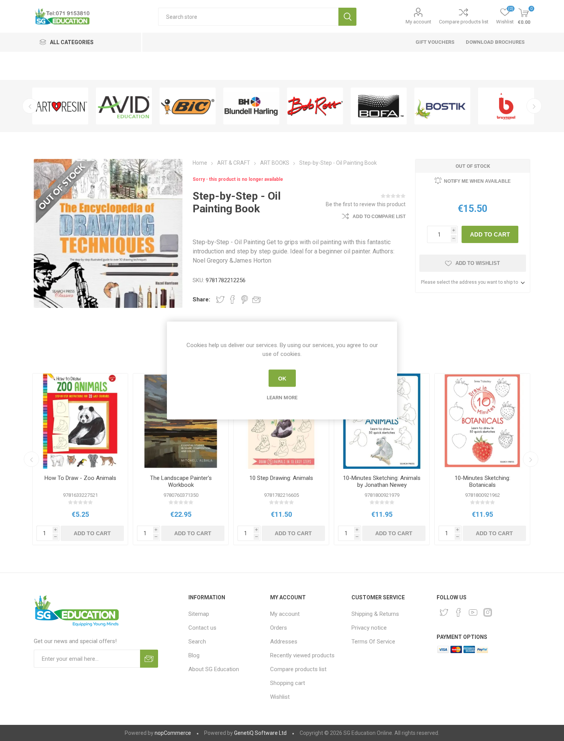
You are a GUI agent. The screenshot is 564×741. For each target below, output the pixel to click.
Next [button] (534, 106)
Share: (201, 299)
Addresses (283, 641)
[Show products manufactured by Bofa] (379, 106)
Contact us (202, 627)
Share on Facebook (232, 299)
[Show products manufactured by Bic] (188, 106)
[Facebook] (458, 612)
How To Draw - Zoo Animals (80, 478)
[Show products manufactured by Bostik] (442, 106)
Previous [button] (30, 106)
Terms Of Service (373, 641)
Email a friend (256, 299)
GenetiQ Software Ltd (260, 733)
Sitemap (198, 613)
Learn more (282, 397)
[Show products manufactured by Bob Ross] (315, 106)
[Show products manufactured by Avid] (124, 106)
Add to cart (490, 234)
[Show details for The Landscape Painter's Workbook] (180, 421)
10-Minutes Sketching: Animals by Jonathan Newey (382, 481)
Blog (194, 655)
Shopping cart (287, 683)
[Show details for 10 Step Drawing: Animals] (281, 421)
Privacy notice (369, 627)
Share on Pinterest (245, 299)
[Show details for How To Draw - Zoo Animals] (80, 421)
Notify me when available (477, 181)
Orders (278, 627)
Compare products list (463, 22)
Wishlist (280, 696)
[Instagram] (488, 612)
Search (347, 17)
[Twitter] (444, 612)
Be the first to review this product (366, 204)
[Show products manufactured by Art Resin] (60, 106)
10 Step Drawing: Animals (281, 478)
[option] (60, 106)
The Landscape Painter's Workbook (181, 481)
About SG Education (213, 669)
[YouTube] (473, 612)
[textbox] (248, 17)
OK (282, 378)
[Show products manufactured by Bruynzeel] (506, 106)
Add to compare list (379, 216)
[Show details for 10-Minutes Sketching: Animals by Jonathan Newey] (381, 421)
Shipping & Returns (375, 613)
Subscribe (149, 659)
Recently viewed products (302, 655)
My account (418, 22)
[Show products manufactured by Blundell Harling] (251, 106)
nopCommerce (173, 733)
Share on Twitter (220, 299)
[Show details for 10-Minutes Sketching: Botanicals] (482, 421)
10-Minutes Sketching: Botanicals (482, 481)
